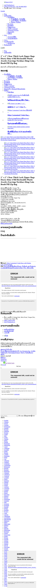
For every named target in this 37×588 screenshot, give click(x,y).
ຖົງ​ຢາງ (23, 352)
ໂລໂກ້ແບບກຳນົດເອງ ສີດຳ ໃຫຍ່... (19, 100)
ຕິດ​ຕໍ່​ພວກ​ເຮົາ (8, 45)
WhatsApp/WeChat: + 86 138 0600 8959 (15, 6)
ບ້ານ (5, 14)
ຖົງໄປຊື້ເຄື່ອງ (11, 17)
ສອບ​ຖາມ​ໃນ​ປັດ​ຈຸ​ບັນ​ (6, 349)
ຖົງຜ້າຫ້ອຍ (11, 92)
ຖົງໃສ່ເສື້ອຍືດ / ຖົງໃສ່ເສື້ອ (18, 19)
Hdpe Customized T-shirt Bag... (19, 115)
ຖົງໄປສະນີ (10, 25)
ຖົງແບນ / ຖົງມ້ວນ (16, 22)
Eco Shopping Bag (25, 351)
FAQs (5, 40)
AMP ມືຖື (6, 332)
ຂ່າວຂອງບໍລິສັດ (12, 37)
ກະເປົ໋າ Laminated (13, 29)
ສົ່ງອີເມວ (3, 357)
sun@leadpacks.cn (9, 5)
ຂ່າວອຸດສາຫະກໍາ (12, 38)
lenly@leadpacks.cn (9, 322)
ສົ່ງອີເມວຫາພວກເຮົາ (6, 223)
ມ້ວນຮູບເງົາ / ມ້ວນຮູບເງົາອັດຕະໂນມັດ (14, 89)
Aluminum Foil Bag (13, 30)
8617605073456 (9, 363)
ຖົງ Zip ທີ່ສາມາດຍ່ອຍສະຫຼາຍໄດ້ (10, 351)
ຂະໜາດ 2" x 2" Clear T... (17, 107)
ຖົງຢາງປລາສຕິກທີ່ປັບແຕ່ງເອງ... (18, 123)
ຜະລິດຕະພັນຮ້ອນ (9, 329)
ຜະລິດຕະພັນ (7, 15)
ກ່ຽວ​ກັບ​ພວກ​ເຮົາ (9, 41)
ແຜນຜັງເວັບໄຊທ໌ (9, 331)
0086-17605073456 (9, 320)
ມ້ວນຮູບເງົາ (11, 32)
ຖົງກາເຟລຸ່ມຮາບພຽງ (14, 352)
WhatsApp (4, 359)
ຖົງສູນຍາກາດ (11, 27)
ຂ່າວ (5, 35)
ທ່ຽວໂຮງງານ (11, 43)
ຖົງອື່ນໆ (10, 33)
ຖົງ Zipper (10, 24)
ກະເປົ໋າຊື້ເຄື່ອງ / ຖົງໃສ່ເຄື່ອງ (18, 20)
